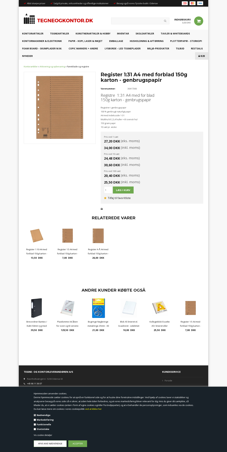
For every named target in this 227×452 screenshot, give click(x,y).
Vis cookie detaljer (43, 435)
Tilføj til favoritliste (119, 198)
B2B (202, 56)
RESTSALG (197, 48)
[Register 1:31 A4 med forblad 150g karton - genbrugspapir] (60, 107)
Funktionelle (44, 424)
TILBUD (180, 48)
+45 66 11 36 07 (34, 383)
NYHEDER (27, 56)
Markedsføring (45, 419)
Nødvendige (43, 415)
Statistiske (43, 429)
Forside (168, 380)
